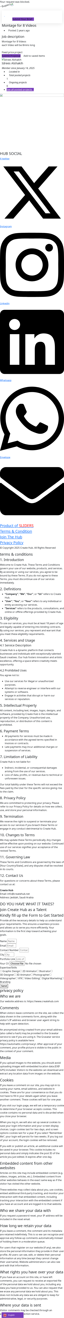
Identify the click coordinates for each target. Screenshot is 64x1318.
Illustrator (45, 971)
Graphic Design (11, 971)
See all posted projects (19, 89)
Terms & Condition (16, 531)
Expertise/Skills (8, 967)
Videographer (8, 978)
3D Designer (7, 974)
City (2, 954)
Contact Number (9, 950)
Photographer (41, 974)
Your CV (4, 963)
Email (3, 945)
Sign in (8, 19)
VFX (20, 978)
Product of (17, 525)
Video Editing (32, 978)
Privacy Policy (11, 542)
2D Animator (29, 971)
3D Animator (24, 974)
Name (3, 941)
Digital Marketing (52, 978)
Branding (5, 982)
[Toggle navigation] (8, 15)
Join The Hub (11, 536)
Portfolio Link (7, 959)
